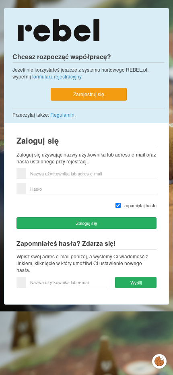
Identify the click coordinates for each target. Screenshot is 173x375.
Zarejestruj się (88, 94)
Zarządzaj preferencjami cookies (159, 359)
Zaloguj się (86, 223)
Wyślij (136, 282)
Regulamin (62, 114)
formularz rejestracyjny (56, 76)
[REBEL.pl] (58, 29)
